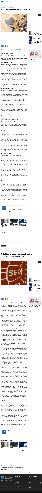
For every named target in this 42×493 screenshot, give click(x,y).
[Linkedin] (6, 486)
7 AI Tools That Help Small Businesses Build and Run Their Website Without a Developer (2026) (37, 42)
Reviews (2, 223)
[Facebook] (2, 46)
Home (1, 7)
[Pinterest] (5, 46)
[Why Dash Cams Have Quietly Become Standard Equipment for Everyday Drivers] (14, 221)
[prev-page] (29, 45)
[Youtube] (9, 211)
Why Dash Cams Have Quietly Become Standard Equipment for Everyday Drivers (14, 225)
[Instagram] (4, 486)
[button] (39, 1)
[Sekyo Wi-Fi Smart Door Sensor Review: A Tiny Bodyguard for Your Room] (5, 221)
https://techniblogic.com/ (9, 208)
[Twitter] (3, 46)
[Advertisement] (14, 38)
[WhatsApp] (7, 46)
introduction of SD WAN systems (11, 49)
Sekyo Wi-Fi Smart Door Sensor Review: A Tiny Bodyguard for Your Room (4, 225)
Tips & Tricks (4, 7)
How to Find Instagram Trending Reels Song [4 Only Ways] (35, 59)
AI (19, 223)
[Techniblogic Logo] (5, 1)
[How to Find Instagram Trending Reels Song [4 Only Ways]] (35, 54)
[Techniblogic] (4, 209)
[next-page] (30, 45)
